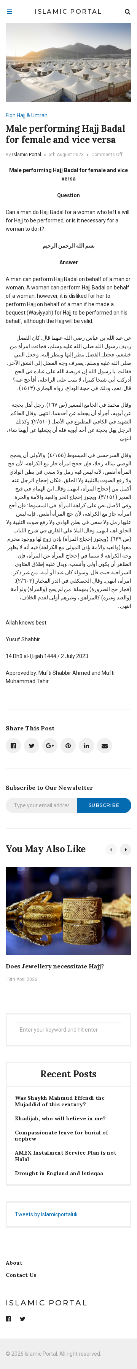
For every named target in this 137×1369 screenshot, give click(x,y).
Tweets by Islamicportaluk (46, 1214)
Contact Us (21, 1275)
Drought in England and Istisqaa (59, 1173)
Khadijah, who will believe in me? (60, 1118)
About (14, 1262)
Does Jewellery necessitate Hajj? (55, 966)
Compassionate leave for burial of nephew (61, 1135)
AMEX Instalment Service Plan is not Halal (65, 1156)
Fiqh (11, 115)
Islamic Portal (68, 11)
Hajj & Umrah (32, 115)
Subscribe (104, 805)
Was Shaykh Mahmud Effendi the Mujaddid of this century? (60, 1101)
